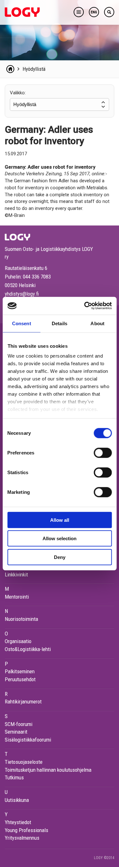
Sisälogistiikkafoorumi (28, 739)
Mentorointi (17, 597)
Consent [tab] (21, 323)
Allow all (59, 519)
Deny (59, 557)
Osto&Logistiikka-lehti (28, 649)
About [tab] (97, 323)
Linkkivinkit (16, 574)
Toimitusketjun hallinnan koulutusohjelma (48, 770)
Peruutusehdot (20, 679)
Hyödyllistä (34, 69)
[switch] (103, 452)
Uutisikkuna (17, 800)
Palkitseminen (20, 671)
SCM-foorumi (18, 724)
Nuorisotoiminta (21, 619)
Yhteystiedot (18, 822)
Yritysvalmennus (22, 838)
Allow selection (59, 538)
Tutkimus (14, 777)
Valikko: (18, 93)
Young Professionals (26, 830)
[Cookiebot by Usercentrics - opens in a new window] (85, 306)
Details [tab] (59, 323)
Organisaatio (18, 641)
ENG (94, 12)
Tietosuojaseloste (24, 762)
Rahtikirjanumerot (23, 701)
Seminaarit (16, 732)
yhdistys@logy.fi (22, 294)
